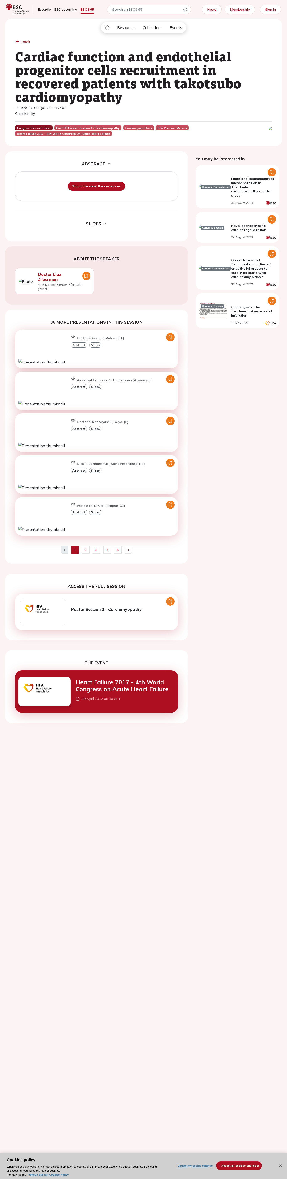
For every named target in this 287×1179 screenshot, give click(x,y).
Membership (240, 9)
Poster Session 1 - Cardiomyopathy (106, 609)
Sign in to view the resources (96, 186)
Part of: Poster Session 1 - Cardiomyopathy (88, 128)
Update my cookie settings (195, 1165)
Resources (126, 27)
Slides (95, 345)
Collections (152, 27)
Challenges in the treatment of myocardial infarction (251, 311)
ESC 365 (87, 9)
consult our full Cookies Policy (48, 1174)
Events (176, 27)
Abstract (79, 345)
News (211, 9)
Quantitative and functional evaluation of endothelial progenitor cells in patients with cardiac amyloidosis (250, 268)
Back (25, 41)
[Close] (280, 1165)
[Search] (185, 10)
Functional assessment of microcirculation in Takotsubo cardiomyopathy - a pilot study (252, 186)
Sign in (270, 9)
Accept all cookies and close (240, 1165)
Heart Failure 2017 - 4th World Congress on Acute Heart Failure (122, 685)
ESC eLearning (65, 9)
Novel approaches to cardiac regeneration (248, 228)
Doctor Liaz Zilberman (49, 277)
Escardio (44, 9)
